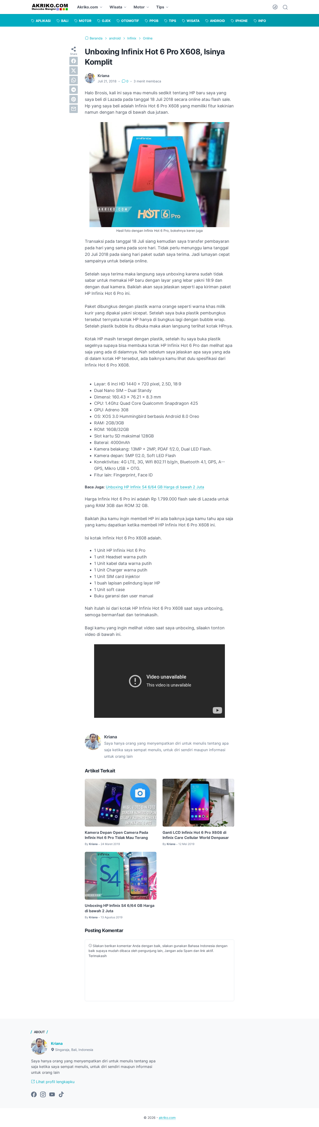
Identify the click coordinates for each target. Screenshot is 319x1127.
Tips (160, 7)
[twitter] (73, 70)
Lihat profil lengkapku (54, 1081)
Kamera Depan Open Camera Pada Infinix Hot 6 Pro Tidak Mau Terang (116, 835)
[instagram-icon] (43, 1095)
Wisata (116, 7)
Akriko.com (87, 7)
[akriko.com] (50, 7)
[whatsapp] (73, 80)
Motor (139, 7)
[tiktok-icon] (61, 1095)
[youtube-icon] (52, 1095)
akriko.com (167, 1118)
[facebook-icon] (34, 1095)
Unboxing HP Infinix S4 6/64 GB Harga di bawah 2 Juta (155, 487)
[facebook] (73, 61)
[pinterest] (73, 99)
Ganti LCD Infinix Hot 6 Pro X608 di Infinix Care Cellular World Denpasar (196, 835)
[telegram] (73, 89)
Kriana (57, 1043)
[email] (73, 109)
